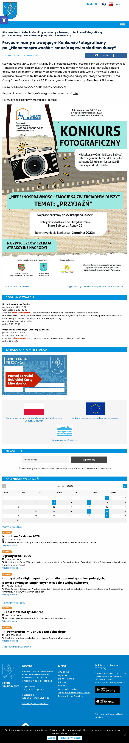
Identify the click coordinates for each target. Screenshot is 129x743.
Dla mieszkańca (66, 678)
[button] (4, 20)
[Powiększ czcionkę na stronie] (96, 4)
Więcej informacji (10, 545)
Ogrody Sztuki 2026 (16, 556)
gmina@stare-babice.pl (41, 680)
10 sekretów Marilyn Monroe (23, 612)
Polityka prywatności (70, 737)
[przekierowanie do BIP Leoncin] (111, 5)
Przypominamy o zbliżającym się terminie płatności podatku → (97, 286)
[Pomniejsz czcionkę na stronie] (92, 4)
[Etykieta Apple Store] (107, 703)
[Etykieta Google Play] (107, 691)
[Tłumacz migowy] (104, 4)
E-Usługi (62, 682)
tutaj (75, 93)
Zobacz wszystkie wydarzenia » (17, 646)
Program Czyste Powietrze (70, 696)
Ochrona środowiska (68, 689)
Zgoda (51, 737)
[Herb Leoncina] (10, 10)
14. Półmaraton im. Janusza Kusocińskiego (34, 632)
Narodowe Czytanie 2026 (21, 536)
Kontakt (61, 685)
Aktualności (63, 672)
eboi (119, 4)
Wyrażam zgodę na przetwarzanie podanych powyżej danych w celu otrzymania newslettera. (66, 468)
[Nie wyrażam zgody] (125, 734)
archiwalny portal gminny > (35, 703)
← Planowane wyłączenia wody (17, 286)
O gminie (62, 675)
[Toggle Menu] (122, 24)
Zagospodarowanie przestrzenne (74, 692)
